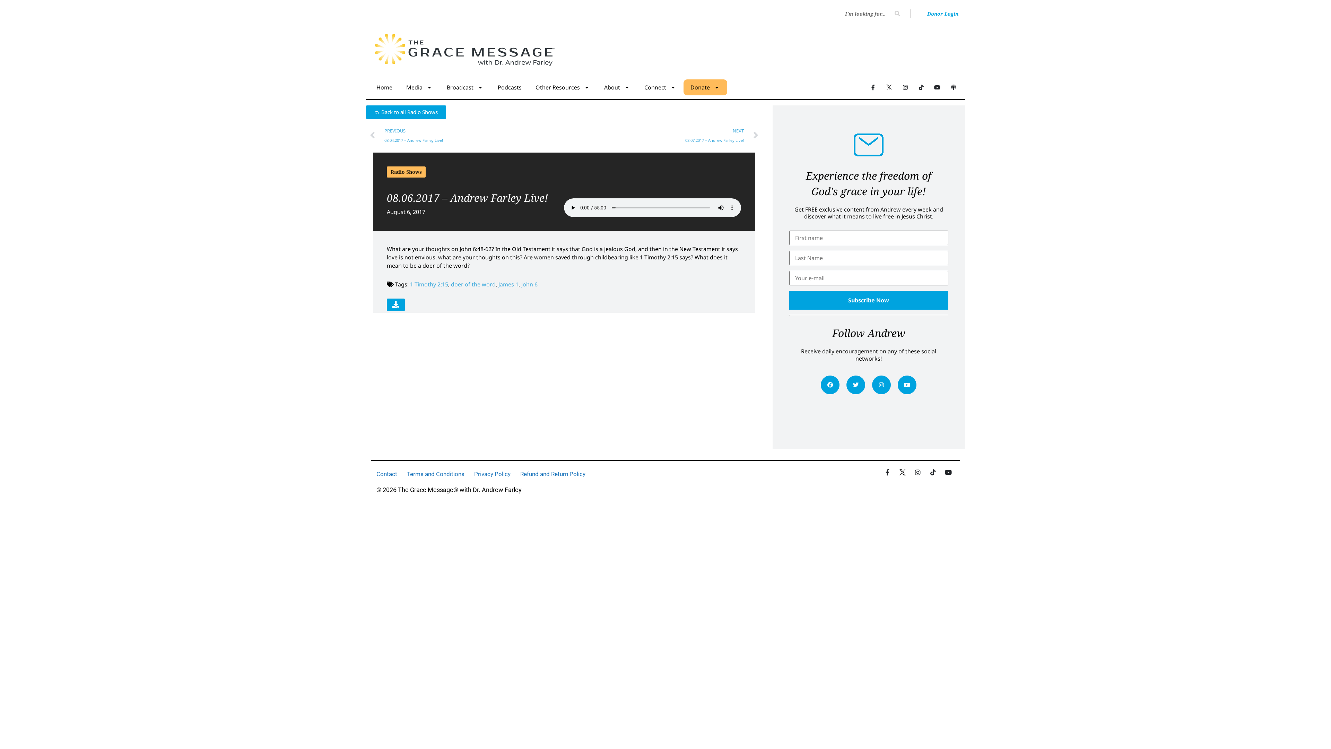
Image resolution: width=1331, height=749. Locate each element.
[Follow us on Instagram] (905, 87)
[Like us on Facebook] (887, 472)
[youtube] (907, 385)
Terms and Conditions (435, 474)
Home (384, 87)
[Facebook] (830, 385)
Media (414, 87)
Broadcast (460, 87)
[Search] (897, 13)
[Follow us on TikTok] (921, 87)
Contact (386, 474)
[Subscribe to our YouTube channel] (937, 87)
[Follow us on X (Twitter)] (889, 87)
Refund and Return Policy (552, 474)
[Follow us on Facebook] (873, 87)
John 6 (529, 284)
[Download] (396, 305)
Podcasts (510, 87)
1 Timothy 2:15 (429, 284)
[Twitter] (855, 385)
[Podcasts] (953, 87)
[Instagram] (881, 385)
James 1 (508, 284)
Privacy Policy (492, 474)
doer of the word (473, 284)
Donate (700, 87)
